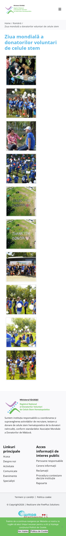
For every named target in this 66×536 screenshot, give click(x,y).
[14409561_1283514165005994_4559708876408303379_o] (21, 332)
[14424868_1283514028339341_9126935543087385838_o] (21, 299)
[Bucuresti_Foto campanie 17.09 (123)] (21, 103)
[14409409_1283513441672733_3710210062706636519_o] (21, 365)
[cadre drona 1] (21, 234)
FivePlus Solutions (50, 504)
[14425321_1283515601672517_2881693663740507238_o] (21, 267)
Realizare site (33, 504)
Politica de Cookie (39, 531)
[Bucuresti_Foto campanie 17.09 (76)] (21, 168)
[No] (62, 526)
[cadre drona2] (21, 201)
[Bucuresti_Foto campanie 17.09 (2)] (21, 136)
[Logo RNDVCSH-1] (18, 5)
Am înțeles (23, 531)
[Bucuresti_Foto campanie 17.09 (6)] (21, 70)
